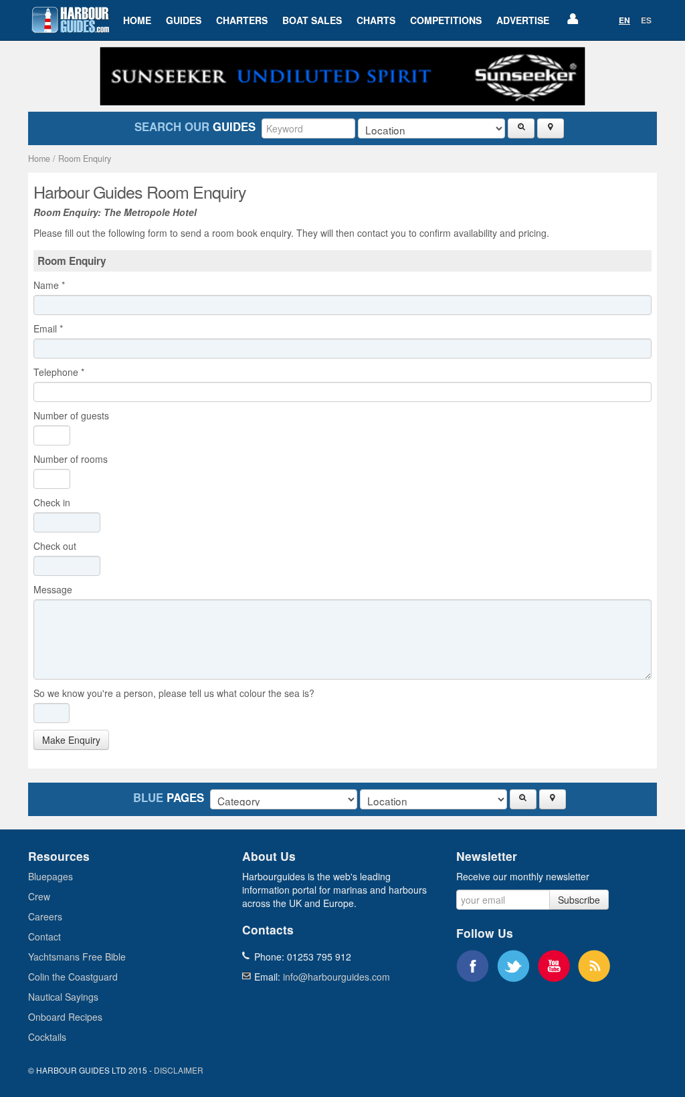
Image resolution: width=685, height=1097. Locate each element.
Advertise (522, 20)
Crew (39, 896)
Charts (376, 20)
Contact (44, 936)
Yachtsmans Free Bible (77, 956)
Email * (48, 328)
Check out (57, 546)
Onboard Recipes (65, 1016)
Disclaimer (178, 1070)
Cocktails (47, 1036)
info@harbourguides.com (336, 976)
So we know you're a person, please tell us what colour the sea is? (173, 693)
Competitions (446, 20)
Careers (45, 916)
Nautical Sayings (63, 996)
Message (55, 589)
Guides (183, 20)
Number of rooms (70, 459)
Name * (49, 285)
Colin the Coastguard (73, 976)
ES (646, 20)
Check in (54, 502)
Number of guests (71, 415)
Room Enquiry (84, 159)
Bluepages (50, 876)
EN (624, 20)
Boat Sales (312, 20)
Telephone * (58, 372)
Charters (242, 20)
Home (137, 20)
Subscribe (579, 899)
